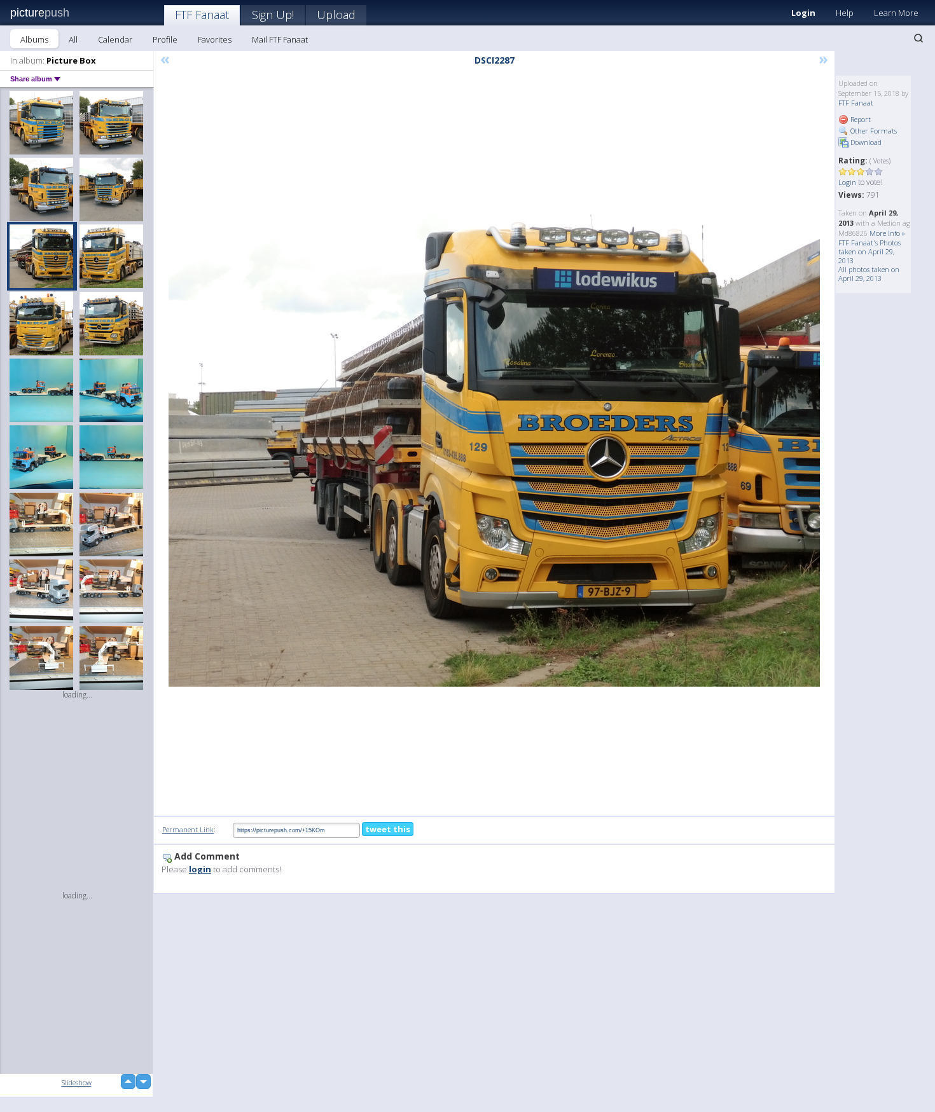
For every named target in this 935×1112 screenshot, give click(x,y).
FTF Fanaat (202, 14)
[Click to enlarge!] (494, 442)
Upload (336, 14)
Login (803, 12)
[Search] (918, 38)
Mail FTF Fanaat (280, 39)
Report (859, 119)
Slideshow (77, 1082)
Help (845, 12)
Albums (34, 39)
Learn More (896, 12)
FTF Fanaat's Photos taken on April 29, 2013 (869, 251)
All (73, 39)
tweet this (387, 829)
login (200, 869)
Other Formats (872, 130)
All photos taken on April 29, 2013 (868, 273)
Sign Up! (273, 14)
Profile (165, 39)
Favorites (215, 39)
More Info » (887, 233)
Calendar (115, 39)
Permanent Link (188, 829)
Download (865, 142)
